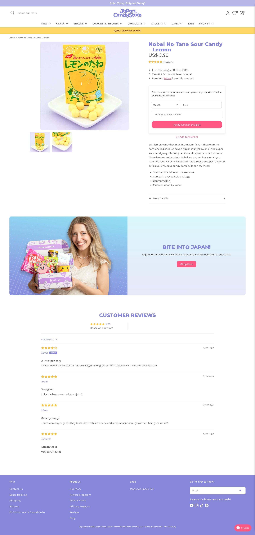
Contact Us (16, 488)
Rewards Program (80, 494)
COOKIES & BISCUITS (106, 23)
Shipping (15, 500)
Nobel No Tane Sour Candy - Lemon (33, 38)
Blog (72, 518)
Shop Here (186, 264)
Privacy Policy (170, 527)
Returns (14, 506)
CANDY (60, 23)
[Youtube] (191, 505)
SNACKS (78, 23)
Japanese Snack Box (142, 488)
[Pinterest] (207, 505)
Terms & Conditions (153, 527)
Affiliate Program (80, 506)
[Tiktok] (201, 505)
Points (167, 78)
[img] (49, 348)
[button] (156, 62)
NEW (44, 23)
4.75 (108, 324)
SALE (191, 23)
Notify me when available (187, 124)
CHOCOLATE (135, 23)
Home (12, 38)
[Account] (228, 13)
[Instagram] (196, 505)
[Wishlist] (234, 13)
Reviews (74, 512)
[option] (127, 30)
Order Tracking (18, 494)
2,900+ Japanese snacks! (127, 30)
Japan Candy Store (103, 527)
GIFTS (176, 23)
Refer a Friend (78, 500)
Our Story (75, 488)
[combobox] (28, 13)
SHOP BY (205, 23)
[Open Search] (12, 13)
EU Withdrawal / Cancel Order (27, 512)
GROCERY (157, 23)
